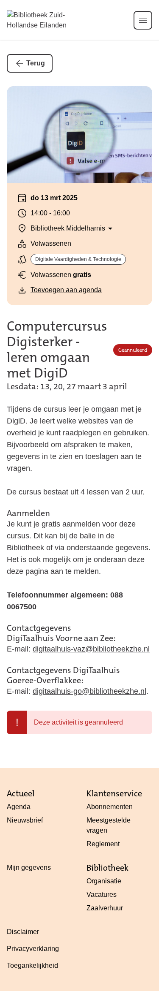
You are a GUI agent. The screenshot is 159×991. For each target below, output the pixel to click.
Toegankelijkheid (32, 965)
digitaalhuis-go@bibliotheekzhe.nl (89, 691)
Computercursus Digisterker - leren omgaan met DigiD (57, 350)
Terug (35, 63)
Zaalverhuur (104, 908)
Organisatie (103, 881)
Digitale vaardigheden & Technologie (78, 259)
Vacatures (101, 894)
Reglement (103, 843)
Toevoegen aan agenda (66, 289)
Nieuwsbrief (25, 820)
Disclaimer (23, 931)
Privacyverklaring (33, 948)
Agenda (19, 806)
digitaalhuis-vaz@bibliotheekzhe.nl (91, 649)
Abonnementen (109, 806)
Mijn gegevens (29, 867)
